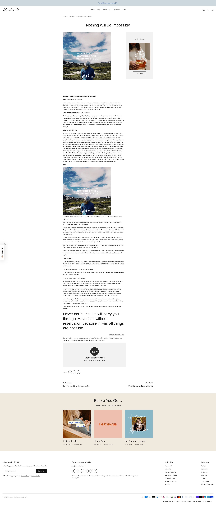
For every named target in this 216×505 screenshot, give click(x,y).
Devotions (71, 16)
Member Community (207, 484)
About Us (168, 469)
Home (64, 16)
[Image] (139, 56)
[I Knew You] (108, 424)
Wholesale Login (170, 478)
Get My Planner (139, 39)
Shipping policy (197, 501)
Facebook (204, 469)
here (102, 340)
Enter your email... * (10, 471)
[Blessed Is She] (11, 10)
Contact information (208, 501)
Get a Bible (139, 74)
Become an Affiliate (171, 475)
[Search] (203, 10)
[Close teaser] (5, 244)
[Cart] (212, 10)
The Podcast (205, 481)
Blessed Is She (12, 497)
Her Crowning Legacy (135, 441)
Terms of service (186, 501)
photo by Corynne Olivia (116, 335)
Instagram (204, 472)
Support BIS (169, 466)
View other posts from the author (94, 360)
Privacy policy (176, 501)
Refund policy (167, 501)
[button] (2, 252)
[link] (70, 372)
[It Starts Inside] (77, 424)
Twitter (203, 478)
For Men (167, 484)
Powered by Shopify (21, 497)
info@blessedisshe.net (78, 466)
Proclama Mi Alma (170, 481)
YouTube (203, 466)
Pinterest (204, 475)
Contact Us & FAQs (171, 472)
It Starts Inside (70, 441)
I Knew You (99, 441)
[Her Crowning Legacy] (139, 424)
